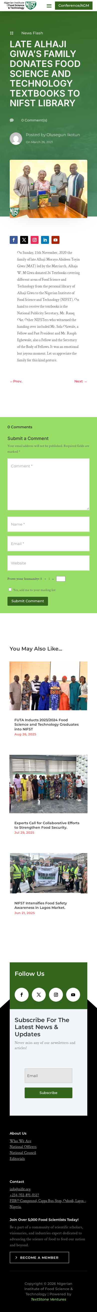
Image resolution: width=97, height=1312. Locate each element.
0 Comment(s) (34, 120)
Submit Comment (27, 601)
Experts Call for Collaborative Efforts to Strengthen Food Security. (46, 825)
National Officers (23, 1146)
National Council (23, 1152)
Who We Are (20, 1141)
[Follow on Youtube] (55, 240)
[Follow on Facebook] (14, 240)
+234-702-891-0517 (24, 1195)
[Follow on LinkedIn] (45, 240)
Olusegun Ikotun (63, 134)
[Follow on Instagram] (35, 240)
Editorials (17, 1158)
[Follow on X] (24, 240)
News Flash (32, 33)
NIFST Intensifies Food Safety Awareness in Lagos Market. (40, 905)
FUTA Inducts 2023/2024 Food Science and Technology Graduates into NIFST (46, 724)
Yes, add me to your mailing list (33, 590)
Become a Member (39, 1257)
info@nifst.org (20, 1189)
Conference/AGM (73, 5)
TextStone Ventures (48, 1299)
